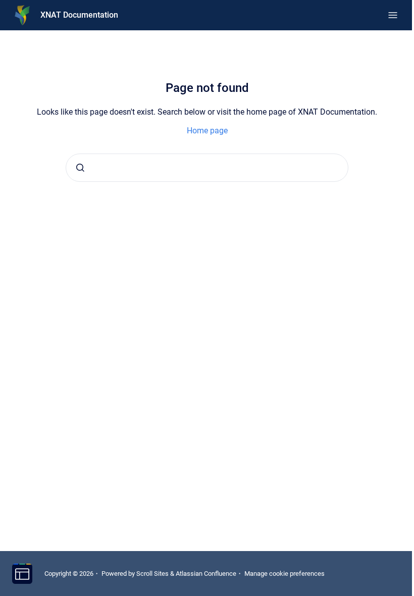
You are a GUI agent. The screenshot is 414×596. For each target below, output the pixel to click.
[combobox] (207, 167)
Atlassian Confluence (206, 573)
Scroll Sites (152, 573)
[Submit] (80, 168)
